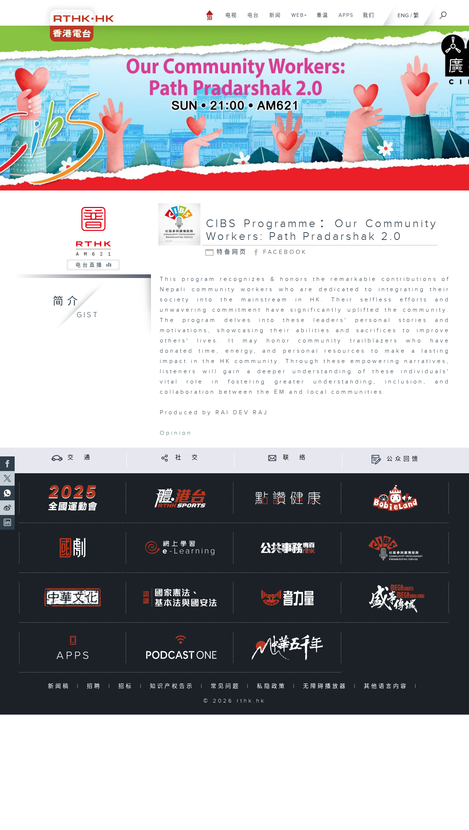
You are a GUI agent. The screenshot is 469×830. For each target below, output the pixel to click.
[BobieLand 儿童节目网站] (395, 498)
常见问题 (227, 686)
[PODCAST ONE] (180, 647)
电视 (228, 19)
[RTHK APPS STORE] (73, 647)
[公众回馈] (376, 459)
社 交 (187, 457)
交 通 (79, 457)
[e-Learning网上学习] (180, 547)
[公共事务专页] (288, 547)
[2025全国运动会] (73, 498)
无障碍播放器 (326, 686)
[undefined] (209, 15)
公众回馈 (403, 459)
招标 (127, 686)
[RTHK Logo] (77, 21)
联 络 (295, 457)
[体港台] (180, 498)
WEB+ (296, 19)
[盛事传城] (395, 597)
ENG (403, 15)
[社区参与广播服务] (395, 547)
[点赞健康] (288, 498)
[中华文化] (73, 597)
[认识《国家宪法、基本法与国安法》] (180, 597)
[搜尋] (443, 13)
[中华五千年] (288, 647)
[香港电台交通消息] (57, 458)
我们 (365, 19)
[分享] (164, 458)
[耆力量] (288, 597)
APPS (343, 19)
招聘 (96, 686)
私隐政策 (273, 686)
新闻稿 (60, 686)
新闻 (272, 19)
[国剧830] (73, 547)
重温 (319, 19)
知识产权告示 (173, 686)
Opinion (176, 433)
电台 (250, 19)
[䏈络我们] (272, 458)
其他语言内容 (387, 686)
